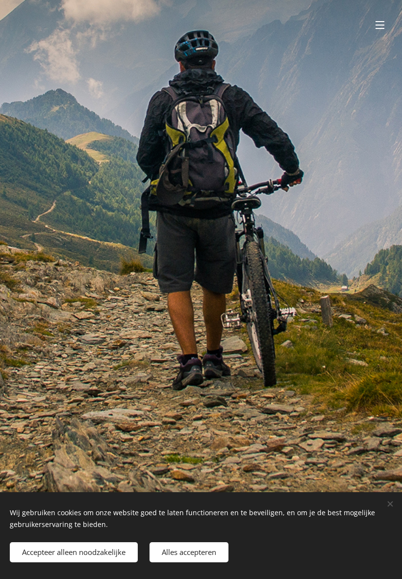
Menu (380, 24)
